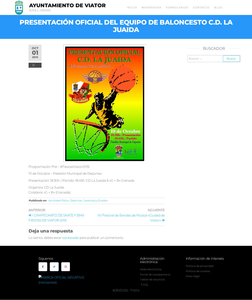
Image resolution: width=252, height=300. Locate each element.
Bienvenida (151, 7)
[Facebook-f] (43, 266)
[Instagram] (65, 266)
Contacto (201, 7)
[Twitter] (54, 266)
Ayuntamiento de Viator (67, 5)
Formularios (177, 7)
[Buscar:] (214, 58)
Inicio (132, 7)
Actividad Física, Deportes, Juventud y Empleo (78, 200)
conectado (70, 238)
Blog (218, 7)
